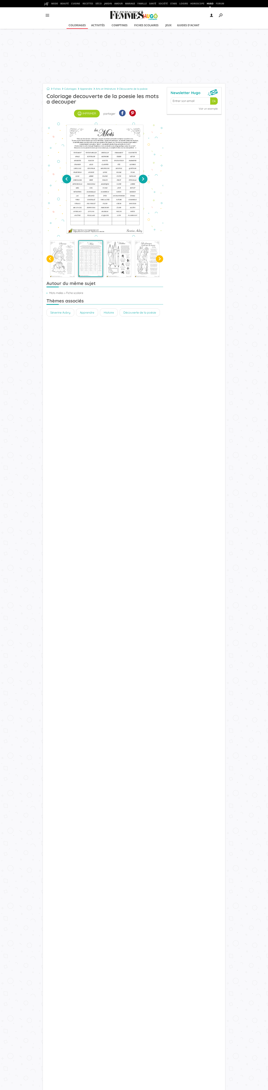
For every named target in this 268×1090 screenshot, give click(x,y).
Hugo (210, 3)
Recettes (88, 3)
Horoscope (197, 3)
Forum (220, 3)
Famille (142, 3)
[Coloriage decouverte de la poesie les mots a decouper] (90, 258)
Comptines (119, 25)
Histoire (109, 312)
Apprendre (86, 88)
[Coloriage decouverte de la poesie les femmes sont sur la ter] (147, 258)
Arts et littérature (106, 88)
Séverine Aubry (60, 312)
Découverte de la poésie (133, 88)
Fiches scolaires (146, 25)
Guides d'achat (188, 25)
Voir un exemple (208, 108)
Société (163, 3)
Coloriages (77, 25)
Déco (99, 3)
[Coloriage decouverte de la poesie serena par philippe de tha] (62, 258)
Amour (118, 3)
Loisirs (183, 3)
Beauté (64, 3)
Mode (54, 3)
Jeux (168, 25)
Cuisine (75, 3)
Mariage (130, 3)
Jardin (108, 3)
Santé (152, 3)
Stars (173, 3)
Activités (98, 25)
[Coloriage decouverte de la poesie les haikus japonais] (119, 258)
